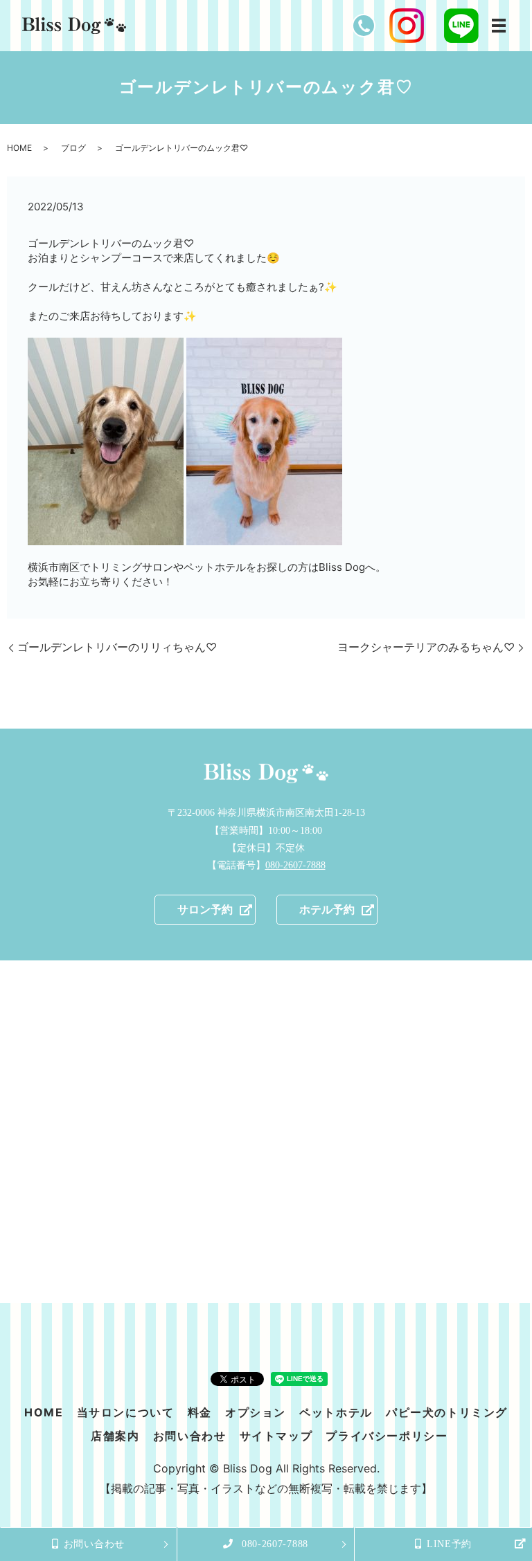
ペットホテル (336, 1412)
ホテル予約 (327, 909)
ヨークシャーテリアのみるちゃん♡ (426, 647)
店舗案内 (115, 1436)
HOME (19, 148)
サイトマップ (276, 1436)
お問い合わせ (190, 1436)
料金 (200, 1412)
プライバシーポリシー (386, 1436)
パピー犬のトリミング (447, 1412)
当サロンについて (126, 1412)
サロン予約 (205, 909)
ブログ (73, 148)
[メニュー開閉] (499, 26)
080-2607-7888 (295, 865)
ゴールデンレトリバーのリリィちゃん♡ (117, 647)
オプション (255, 1412)
